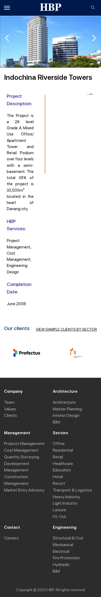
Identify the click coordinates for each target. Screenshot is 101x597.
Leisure (59, 509)
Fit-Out (59, 516)
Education (62, 470)
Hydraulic (61, 564)
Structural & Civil (68, 538)
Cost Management (21, 450)
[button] (94, 38)
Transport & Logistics (72, 490)
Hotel (58, 476)
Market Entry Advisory (24, 490)
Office (59, 443)
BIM (56, 422)
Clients (10, 415)
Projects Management (24, 443)
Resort (59, 483)
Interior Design (66, 415)
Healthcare (63, 463)
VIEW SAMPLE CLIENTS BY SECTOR (66, 329)
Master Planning (67, 408)
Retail (58, 456)
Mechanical (63, 544)
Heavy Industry (66, 496)
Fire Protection (66, 557)
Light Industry (65, 503)
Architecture (64, 402)
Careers (11, 538)
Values (10, 408)
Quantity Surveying (21, 456)
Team (9, 402)
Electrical (61, 551)
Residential (63, 450)
